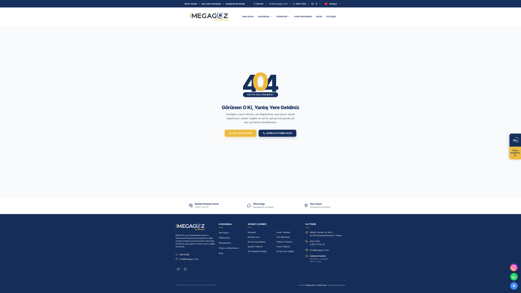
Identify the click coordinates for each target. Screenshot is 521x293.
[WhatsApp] (514, 277)
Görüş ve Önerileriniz (229, 248)
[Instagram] (514, 267)
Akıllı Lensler (191, 3)
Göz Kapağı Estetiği (257, 251)
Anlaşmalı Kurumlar (235, 3)
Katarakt (252, 232)
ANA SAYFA (247, 16)
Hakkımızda (224, 238)
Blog (221, 253)
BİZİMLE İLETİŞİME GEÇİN (279, 133)
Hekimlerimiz (225, 243)
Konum (259, 3)
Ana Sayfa (224, 232)
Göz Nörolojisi (283, 237)
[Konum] (514, 286)
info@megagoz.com (278, 3)
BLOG (319, 16)
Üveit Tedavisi (283, 246)
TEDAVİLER (281, 16)
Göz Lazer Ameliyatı (211, 3)
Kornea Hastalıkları (257, 242)
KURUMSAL (263, 16)
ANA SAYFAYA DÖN (242, 133)
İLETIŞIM (331, 16)
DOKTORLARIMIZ (303, 16)
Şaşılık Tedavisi (255, 246)
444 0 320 (301, 3)
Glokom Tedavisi (284, 242)
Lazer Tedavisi (283, 232)
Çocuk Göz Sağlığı (285, 251)
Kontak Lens (253, 237)
